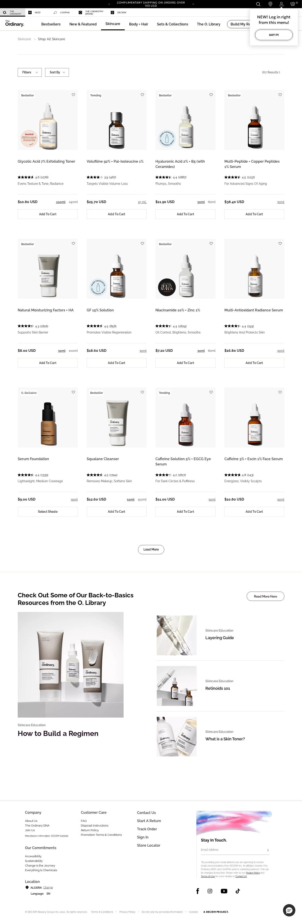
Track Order (147, 829)
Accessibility (33, 856)
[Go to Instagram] (210, 891)
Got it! (274, 34)
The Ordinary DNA (37, 825)
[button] (83, 24)
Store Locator (148, 845)
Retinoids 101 (217, 688)
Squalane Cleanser (103, 459)
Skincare (24, 39)
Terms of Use (208, 876)
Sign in (143, 837)
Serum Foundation (33, 459)
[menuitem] (12, 12)
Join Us (30, 830)
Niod (37, 12)
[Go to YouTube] (224, 891)
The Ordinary (15, 12)
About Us (31, 821)
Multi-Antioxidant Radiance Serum (253, 310)
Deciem (121, 12)
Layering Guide (219, 637)
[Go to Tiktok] (238, 891)
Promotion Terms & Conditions (101, 834)
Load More (151, 549)
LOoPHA (65, 12)
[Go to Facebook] (197, 891)
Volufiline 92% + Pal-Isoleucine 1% (115, 161)
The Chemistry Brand (94, 12)
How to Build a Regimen (58, 733)
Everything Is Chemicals (41, 870)
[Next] (193, 4)
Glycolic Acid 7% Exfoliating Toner (46, 161)
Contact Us (241, 876)
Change (48, 887)
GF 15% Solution (100, 310)
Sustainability (34, 861)
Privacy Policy (253, 873)
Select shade (47, 511)
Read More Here (265, 596)
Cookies (193, 912)
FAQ (84, 821)
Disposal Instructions (94, 825)
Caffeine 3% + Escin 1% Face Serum (253, 459)
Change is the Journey (40, 865)
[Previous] (109, 4)
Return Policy (90, 830)
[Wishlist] (73, 92)
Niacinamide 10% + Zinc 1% (177, 310)
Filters (26, 72)
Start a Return (149, 821)
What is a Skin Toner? (225, 739)
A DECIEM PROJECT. (215, 911)
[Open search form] (258, 4)
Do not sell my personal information (162, 912)
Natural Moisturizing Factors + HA (46, 310)
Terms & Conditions (102, 912)
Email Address (209, 849)
